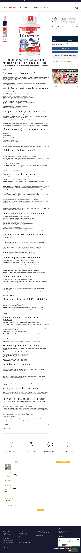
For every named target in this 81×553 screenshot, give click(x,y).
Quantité (54, 31)
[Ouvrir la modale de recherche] (73, 8)
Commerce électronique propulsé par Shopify (10, 550)
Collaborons (22, 531)
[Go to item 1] (8, 467)
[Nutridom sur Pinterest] (61, 536)
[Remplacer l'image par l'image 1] (5, 18)
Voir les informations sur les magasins (60, 62)
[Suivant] (66, 1)
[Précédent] (14, 1)
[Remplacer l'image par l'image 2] (5, 23)
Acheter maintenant (65, 51)
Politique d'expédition (7, 531)
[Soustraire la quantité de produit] (53, 33)
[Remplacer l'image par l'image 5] (5, 40)
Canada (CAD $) (11, 547)
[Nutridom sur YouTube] (65, 536)
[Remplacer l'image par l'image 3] (5, 29)
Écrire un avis (63, 461)
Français (76, 3)
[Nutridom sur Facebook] (58, 536)
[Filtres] (72, 462)
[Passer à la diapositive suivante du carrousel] (77, 522)
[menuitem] (20, 7)
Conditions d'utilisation (8, 540)
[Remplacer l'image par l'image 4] (5, 34)
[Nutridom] (10, 7)
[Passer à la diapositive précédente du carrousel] (75, 522)
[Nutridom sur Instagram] (59, 536)
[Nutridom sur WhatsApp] (63, 536)
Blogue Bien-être (23, 536)
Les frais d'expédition (56, 66)
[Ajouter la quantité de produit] (57, 33)
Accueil (4, 14)
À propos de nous (23, 539)
